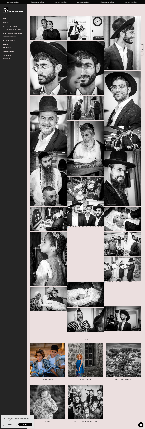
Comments (7, 55)
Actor (5, 44)
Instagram (7, 48)
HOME (5, 19)
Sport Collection (9, 37)
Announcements (9, 51)
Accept (25, 424)
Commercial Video (9, 40)
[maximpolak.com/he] (13, 10)
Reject (10, 424)
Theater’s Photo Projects (12, 29)
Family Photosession (10, 26)
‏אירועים (5, 22)
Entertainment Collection (12, 33)
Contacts (6, 58)
